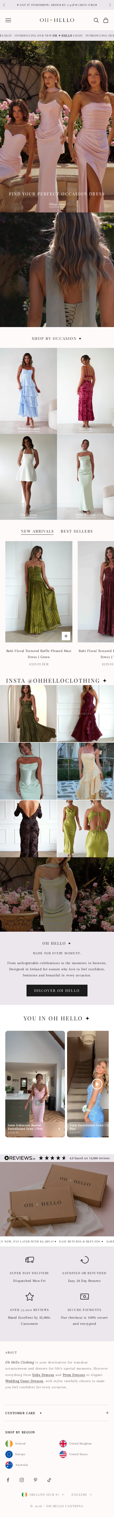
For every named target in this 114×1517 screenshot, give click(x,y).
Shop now (57, 204)
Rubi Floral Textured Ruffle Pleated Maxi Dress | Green (39, 654)
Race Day (85, 428)
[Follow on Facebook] (8, 1480)
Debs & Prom (85, 515)
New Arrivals (37, 531)
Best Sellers (77, 531)
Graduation (28, 515)
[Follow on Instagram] (21, 1480)
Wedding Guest (28, 428)
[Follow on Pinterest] (35, 1480)
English (79, 1494)
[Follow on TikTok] (49, 1480)
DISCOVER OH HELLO (57, 990)
